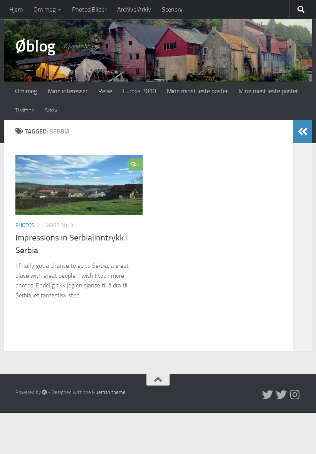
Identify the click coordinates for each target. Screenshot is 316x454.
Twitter (24, 110)
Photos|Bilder (89, 9)
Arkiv (50, 110)
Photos (25, 225)
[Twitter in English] (267, 394)
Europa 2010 (139, 91)
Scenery (172, 9)
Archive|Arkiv (134, 9)
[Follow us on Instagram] (295, 394)
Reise (105, 91)
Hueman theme (109, 392)
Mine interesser (67, 91)
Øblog (35, 46)
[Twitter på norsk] (281, 394)
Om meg (44, 9)
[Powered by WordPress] (44, 392)
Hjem (16, 9)
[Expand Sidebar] (302, 131)
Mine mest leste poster (268, 91)
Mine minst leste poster (197, 91)
